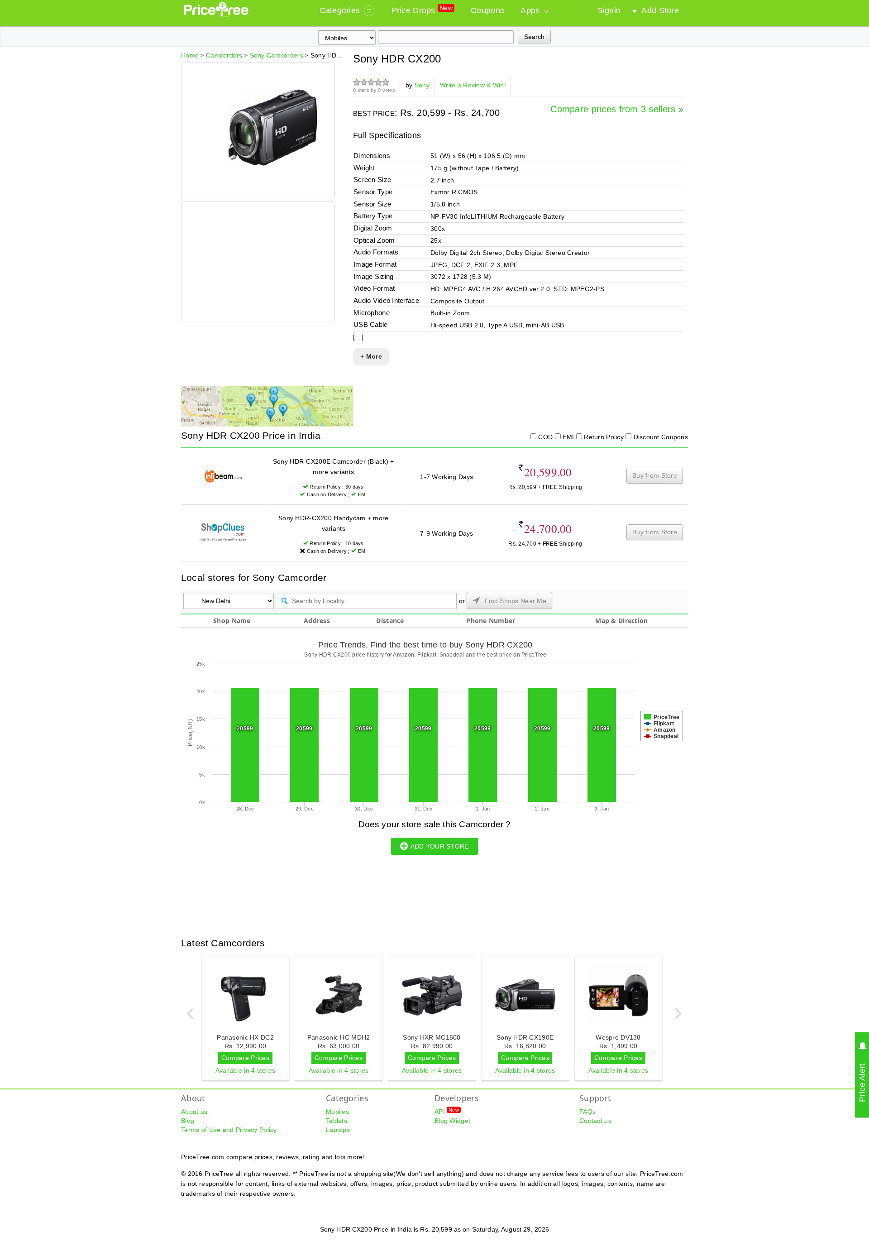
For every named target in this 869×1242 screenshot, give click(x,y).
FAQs (587, 1111)
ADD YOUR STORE (440, 846)
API (446, 1111)
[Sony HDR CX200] (273, 183)
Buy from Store (654, 475)
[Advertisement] (257, 263)
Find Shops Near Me (514, 600)
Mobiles (337, 1111)
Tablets (336, 1120)
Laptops (338, 1129)
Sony (422, 85)
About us (194, 1111)
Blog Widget (452, 1120)
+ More (371, 356)
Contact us (595, 1120)
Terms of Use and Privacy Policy (229, 1129)
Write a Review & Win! (473, 85)
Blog (187, 1120)
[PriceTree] (217, 14)
